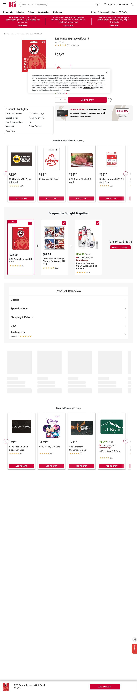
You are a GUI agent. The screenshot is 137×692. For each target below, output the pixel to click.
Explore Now (68, 25)
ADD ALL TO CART (120, 247)
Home (6, 34)
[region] (69, 81)
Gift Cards (15, 34)
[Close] (107, 72)
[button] (110, 99)
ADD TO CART (87, 100)
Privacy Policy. (92, 83)
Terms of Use (88, 88)
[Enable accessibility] (134, 639)
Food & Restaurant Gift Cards (32, 34)
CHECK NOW (122, 111)
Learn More (22, 25)
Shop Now (114, 25)
